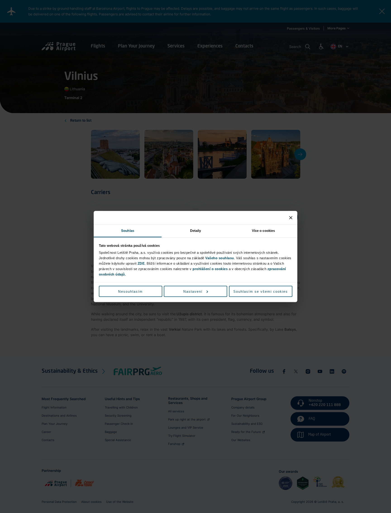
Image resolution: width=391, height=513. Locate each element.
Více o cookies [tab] (263, 231)
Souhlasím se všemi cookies (260, 291)
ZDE (141, 263)
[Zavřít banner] (290, 217)
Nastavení (193, 291)
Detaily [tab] (195, 231)
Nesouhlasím (130, 291)
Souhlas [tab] (127, 231)
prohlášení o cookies (210, 269)
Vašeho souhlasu (219, 258)
